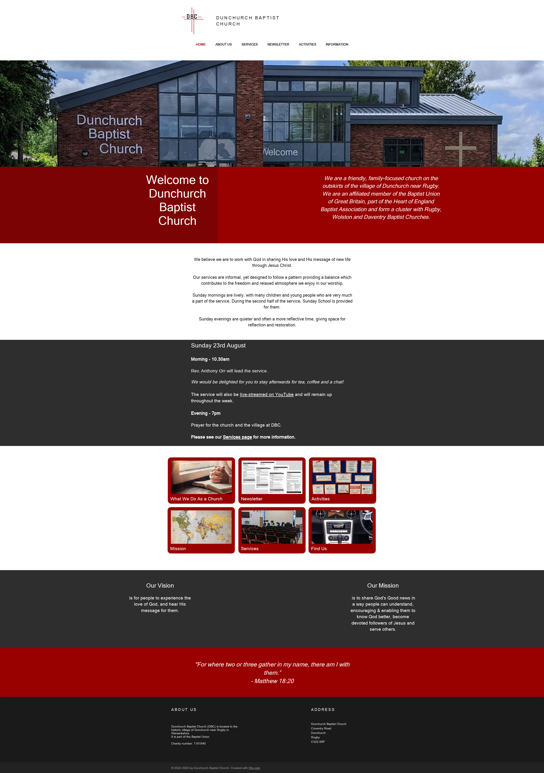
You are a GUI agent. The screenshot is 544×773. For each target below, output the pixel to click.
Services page (237, 436)
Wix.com (254, 768)
